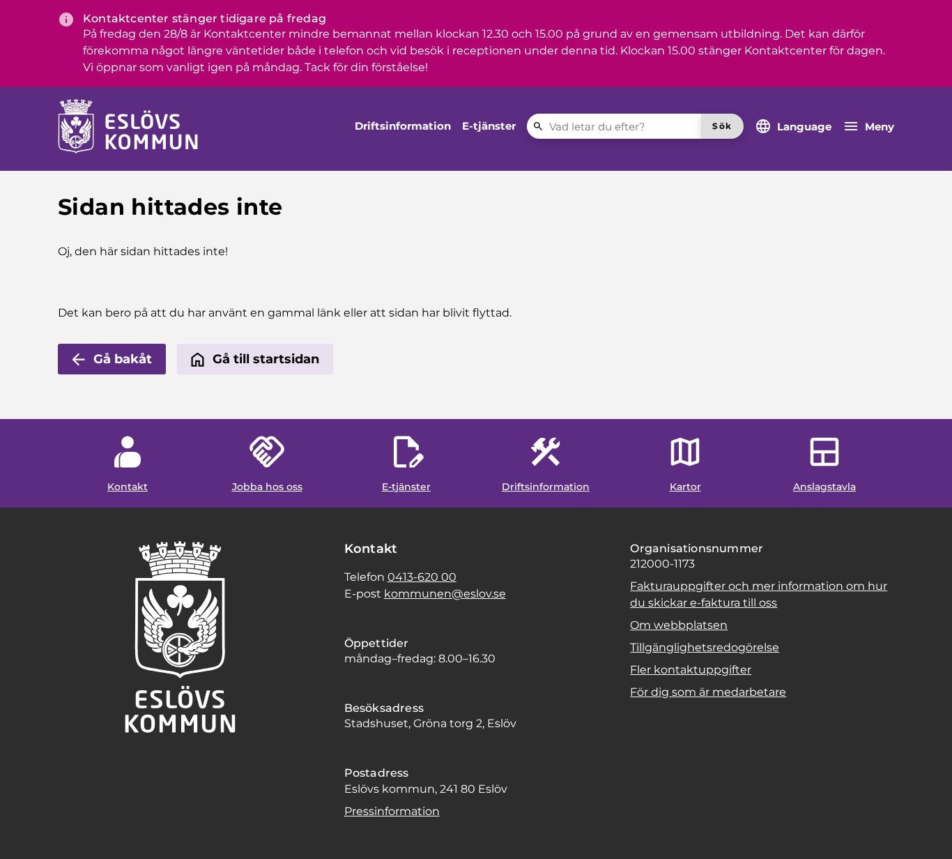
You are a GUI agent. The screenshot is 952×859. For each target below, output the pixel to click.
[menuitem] (403, 126)
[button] (28, 831)
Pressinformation (392, 811)
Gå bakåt (122, 359)
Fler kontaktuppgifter (690, 669)
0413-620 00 (421, 577)
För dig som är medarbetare (708, 692)
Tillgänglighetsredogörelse (704, 647)
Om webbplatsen (679, 625)
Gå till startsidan (266, 359)
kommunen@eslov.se (445, 593)
